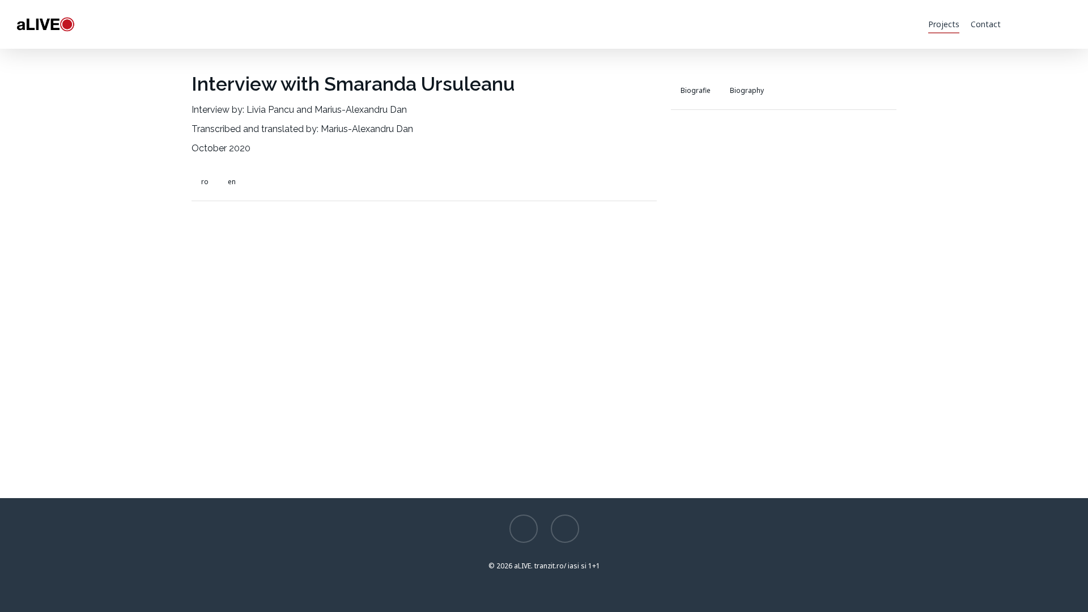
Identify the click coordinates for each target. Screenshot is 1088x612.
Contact (986, 24)
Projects (943, 24)
